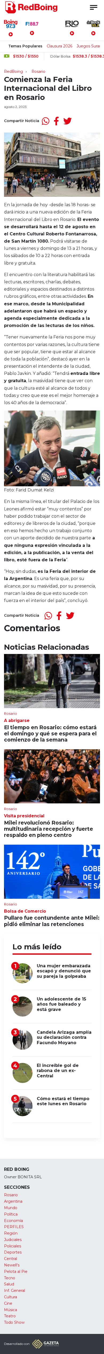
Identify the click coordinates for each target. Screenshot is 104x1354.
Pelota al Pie (15, 1271)
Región (11, 1233)
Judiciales (13, 1239)
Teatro (10, 1316)
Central (10, 1258)
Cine (8, 1303)
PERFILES (14, 1226)
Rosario (38, 71)
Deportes (13, 1252)
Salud (9, 1284)
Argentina (13, 1201)
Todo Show (14, 1322)
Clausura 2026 (59, 46)
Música (10, 1309)
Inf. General (14, 1290)
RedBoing (13, 71)
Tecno (9, 1278)
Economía (13, 1220)
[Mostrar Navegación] (93, 7)
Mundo (10, 1207)
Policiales (12, 1246)
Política (11, 1214)
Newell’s (11, 1265)
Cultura (10, 1297)
